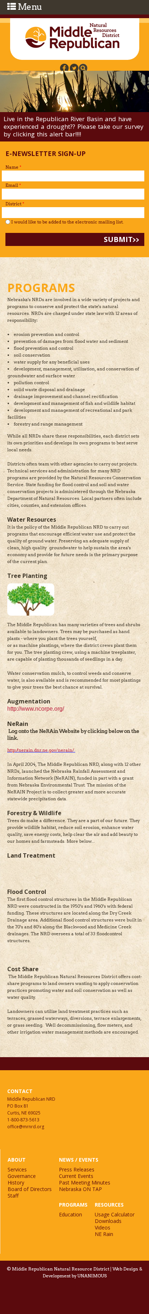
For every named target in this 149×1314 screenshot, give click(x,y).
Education (70, 1214)
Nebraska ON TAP (80, 1189)
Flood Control (26, 892)
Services (17, 1169)
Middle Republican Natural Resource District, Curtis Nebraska (72, 37)
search (83, 68)
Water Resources (31, 519)
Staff (13, 1195)
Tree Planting (27, 576)
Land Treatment (31, 855)
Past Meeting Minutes (84, 1182)
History (16, 1182)
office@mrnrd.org (25, 1127)
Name (13, 167)
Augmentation (28, 701)
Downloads (108, 1220)
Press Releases (76, 1169)
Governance (22, 1176)
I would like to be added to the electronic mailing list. (67, 222)
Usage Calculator (115, 1214)
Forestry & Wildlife (34, 813)
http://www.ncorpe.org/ (35, 709)
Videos (102, 1227)
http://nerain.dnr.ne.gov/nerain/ (40, 750)
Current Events (76, 1176)
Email (13, 185)
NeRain (17, 724)
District (14, 203)
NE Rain (104, 1234)
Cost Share (23, 969)
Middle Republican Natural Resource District (60, 1269)
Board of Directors (30, 1189)
